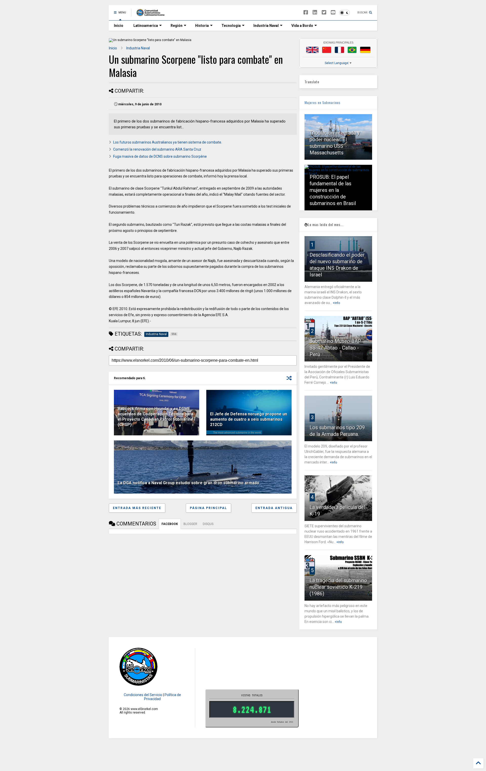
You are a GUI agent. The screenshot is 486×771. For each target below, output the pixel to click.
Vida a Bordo (302, 26)
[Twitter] (324, 12)
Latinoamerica (145, 26)
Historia (202, 26)
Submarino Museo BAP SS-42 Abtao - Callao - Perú (335, 347)
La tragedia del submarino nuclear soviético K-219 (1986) (338, 587)
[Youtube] (333, 12)
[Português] (352, 50)
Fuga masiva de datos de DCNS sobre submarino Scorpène (160, 156)
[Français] (339, 50)
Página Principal (208, 508)
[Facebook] (305, 12)
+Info (336, 303)
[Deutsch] (365, 50)
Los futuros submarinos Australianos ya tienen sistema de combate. (167, 142)
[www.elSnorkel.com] (152, 14)
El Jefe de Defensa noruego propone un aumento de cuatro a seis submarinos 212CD (248, 419)
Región (177, 26)
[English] (312, 50)
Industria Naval (266, 26)
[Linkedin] (315, 12)
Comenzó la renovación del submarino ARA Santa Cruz (157, 149)
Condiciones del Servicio (143, 695)
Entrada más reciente (137, 508)
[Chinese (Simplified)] (327, 50)
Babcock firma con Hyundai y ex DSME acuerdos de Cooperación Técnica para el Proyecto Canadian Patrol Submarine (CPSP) (155, 416)
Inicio (118, 26)
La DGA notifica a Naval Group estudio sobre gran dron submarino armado (188, 482)
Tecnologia (231, 26)
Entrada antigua (274, 508)
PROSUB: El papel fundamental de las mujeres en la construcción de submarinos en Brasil (333, 190)
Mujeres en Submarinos (322, 102)
